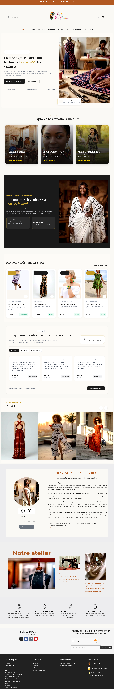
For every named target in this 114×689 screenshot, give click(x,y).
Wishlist (7, 685)
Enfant (35, 668)
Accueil (7, 663)
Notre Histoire (32, 81)
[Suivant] (106, 408)
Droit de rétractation (11, 688)
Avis (6, 683)
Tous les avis (14, 350)
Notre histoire (9, 665)
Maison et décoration (39, 670)
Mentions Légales (10, 672)
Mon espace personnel (67, 663)
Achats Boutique (35, 350)
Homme (35, 665)
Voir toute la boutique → (101, 265)
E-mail (52, 528)
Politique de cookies (11, 679)
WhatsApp (53, 530)
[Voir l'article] (26, 296)
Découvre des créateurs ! (13, 681)
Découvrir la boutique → (96, 388)
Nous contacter (10, 668)
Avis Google (24, 350)
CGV (6, 670)
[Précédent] (101, 408)
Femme (35, 663)
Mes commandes (66, 665)
